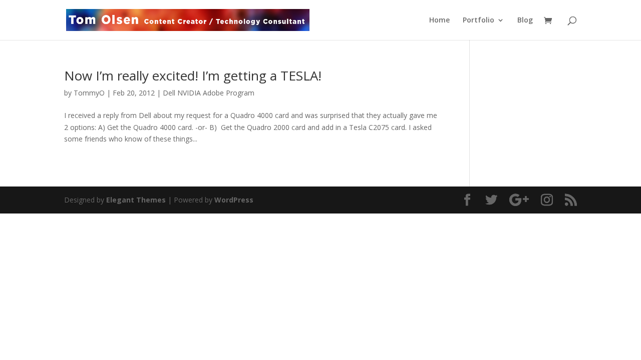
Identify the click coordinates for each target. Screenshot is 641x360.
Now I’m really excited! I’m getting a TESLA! (193, 75)
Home (439, 20)
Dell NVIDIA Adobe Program (208, 93)
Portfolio (478, 20)
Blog (525, 20)
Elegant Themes (136, 199)
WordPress (233, 199)
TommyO (89, 93)
